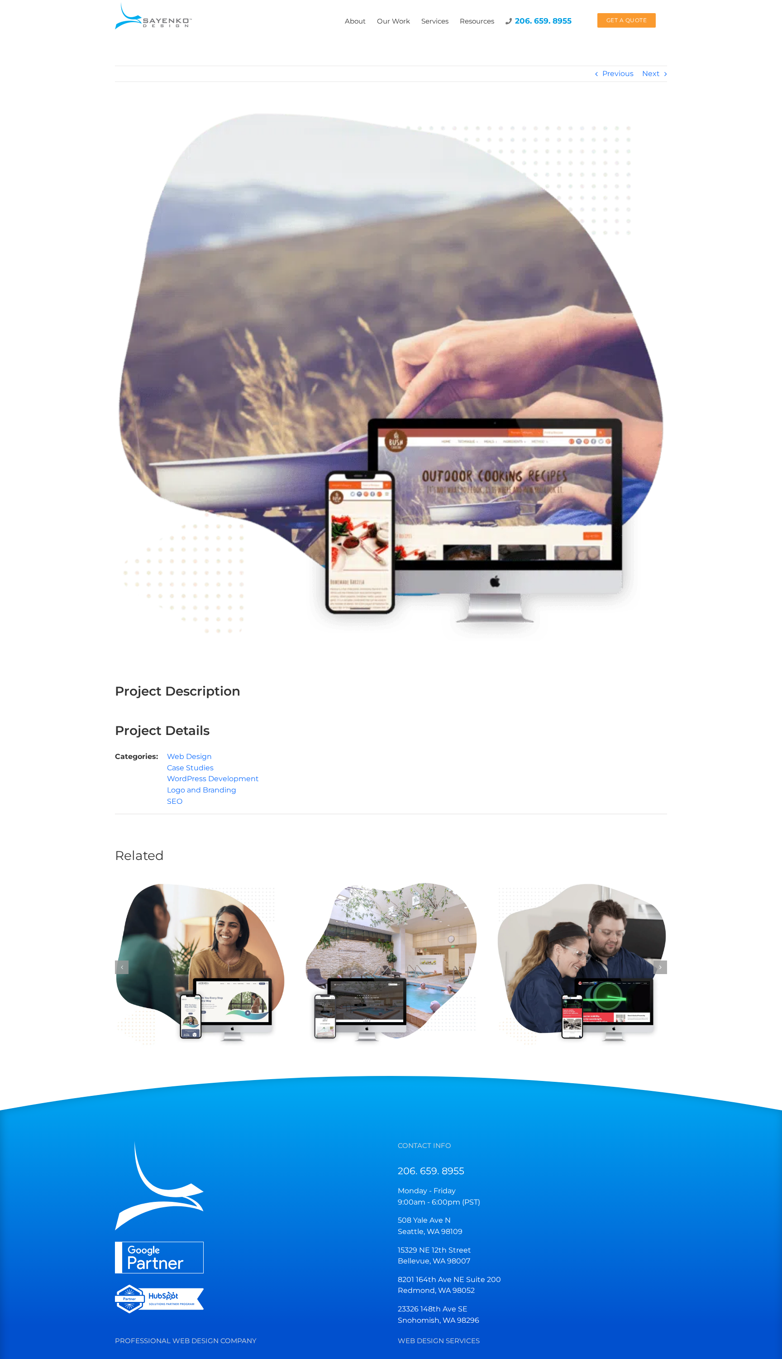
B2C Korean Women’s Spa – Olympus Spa (383, 957)
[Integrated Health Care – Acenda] (200, 966)
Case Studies (190, 768)
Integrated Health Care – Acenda (192, 957)
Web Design (189, 756)
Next (651, 73)
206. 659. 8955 (431, 1171)
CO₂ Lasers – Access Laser (573, 957)
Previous (618, 73)
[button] (122, 967)
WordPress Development (213, 778)
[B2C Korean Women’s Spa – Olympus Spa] (390, 966)
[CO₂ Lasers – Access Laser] (581, 966)
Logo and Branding (201, 790)
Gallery (208, 957)
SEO (174, 801)
